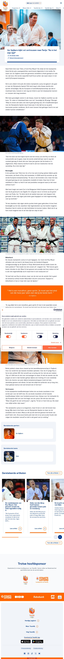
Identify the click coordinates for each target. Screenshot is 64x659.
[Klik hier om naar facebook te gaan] (24, 653)
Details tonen (55, 342)
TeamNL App (48, 8)
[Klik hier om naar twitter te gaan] (35, 653)
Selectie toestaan (32, 347)
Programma (15, 8)
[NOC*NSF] (59, 596)
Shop (57, 8)
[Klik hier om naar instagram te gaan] (28, 653)
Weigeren (11, 347)
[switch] (24, 336)
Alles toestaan (52, 347)
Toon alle (52, 473)
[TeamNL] (25, 579)
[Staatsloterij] (6, 596)
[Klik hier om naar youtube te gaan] (39, 653)
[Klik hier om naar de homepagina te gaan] (5, 6)
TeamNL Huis (37, 8)
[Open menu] (61, 3)
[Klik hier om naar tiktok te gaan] (32, 653)
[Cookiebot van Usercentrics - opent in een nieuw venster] (55, 310)
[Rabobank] (39, 597)
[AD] (52, 597)
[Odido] (19, 597)
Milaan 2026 (26, 8)
